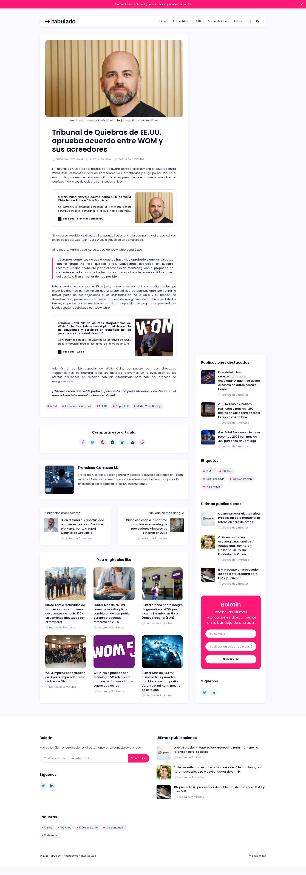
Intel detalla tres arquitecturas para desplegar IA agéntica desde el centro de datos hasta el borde (239, 380)
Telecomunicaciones (78, 406)
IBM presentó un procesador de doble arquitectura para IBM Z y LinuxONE (238, 574)
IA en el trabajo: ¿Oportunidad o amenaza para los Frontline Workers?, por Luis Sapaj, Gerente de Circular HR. (82, 526)
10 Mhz (210, 471)
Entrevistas (181, 21)
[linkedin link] (213, 692)
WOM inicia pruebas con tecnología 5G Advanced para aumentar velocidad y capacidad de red (113, 679)
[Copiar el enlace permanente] (142, 442)
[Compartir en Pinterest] (102, 442)
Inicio (162, 21)
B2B (198, 21)
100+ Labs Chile (215, 479)
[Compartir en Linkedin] (122, 442)
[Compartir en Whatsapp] (112, 442)
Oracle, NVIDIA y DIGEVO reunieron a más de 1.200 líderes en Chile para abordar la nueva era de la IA (239, 410)
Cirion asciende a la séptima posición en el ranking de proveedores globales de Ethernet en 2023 (146, 526)
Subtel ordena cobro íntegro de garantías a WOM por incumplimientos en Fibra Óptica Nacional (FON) (162, 611)
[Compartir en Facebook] (82, 442)
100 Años (227, 471)
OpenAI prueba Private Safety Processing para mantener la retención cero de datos (239, 518)
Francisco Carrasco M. (69, 159)
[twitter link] (204, 692)
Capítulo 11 (122, 406)
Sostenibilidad (217, 21)
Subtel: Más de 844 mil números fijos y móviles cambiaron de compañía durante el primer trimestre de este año (161, 681)
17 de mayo (213, 487)
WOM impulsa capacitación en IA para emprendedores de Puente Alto (65, 677)
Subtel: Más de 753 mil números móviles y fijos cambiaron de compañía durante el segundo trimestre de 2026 (112, 613)
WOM (53, 406)
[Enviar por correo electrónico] (132, 442)
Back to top (259, 856)
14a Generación (242, 479)
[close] (302, 4)
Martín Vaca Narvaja (149, 406)
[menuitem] (162, 21)
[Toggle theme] (258, 21)
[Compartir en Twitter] (92, 442)
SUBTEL (103, 406)
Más (237, 21)
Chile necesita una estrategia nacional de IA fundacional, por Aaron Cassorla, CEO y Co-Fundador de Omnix (236, 545)
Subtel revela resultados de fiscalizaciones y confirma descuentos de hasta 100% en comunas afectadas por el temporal (65, 613)
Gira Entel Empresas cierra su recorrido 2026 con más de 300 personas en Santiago (239, 436)
